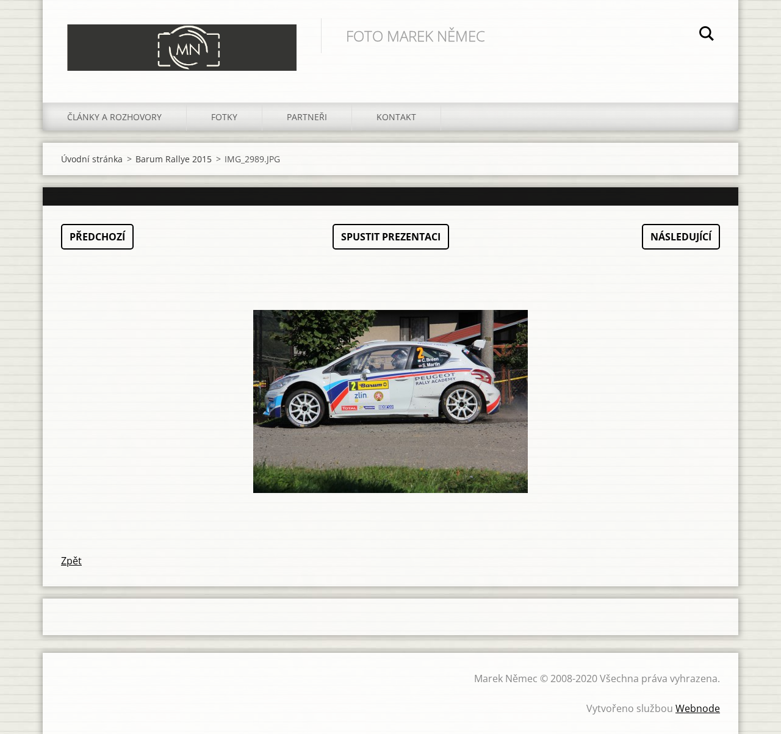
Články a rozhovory (114, 117)
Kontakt (396, 117)
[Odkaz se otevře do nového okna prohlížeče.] (390, 401)
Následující (680, 236)
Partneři (307, 117)
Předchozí (97, 236)
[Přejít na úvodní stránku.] (182, 39)
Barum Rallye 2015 (173, 159)
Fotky (224, 117)
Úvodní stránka (92, 159)
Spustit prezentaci (391, 236)
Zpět (71, 560)
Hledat (706, 35)
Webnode (697, 708)
